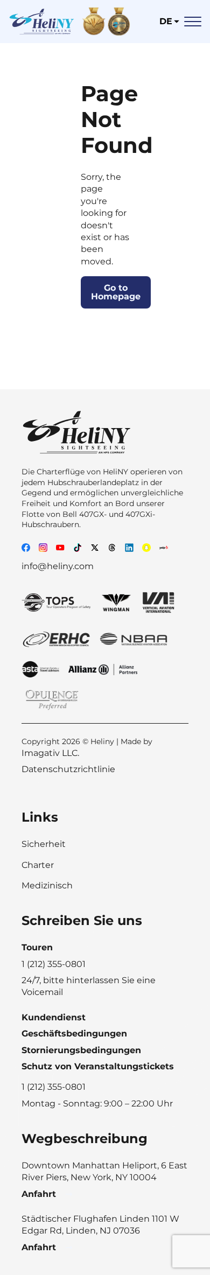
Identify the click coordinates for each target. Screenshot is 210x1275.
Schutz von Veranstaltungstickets (98, 1066)
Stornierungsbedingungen (81, 1050)
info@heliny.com (58, 566)
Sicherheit (44, 844)
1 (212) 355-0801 (54, 1087)
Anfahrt (39, 1194)
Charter (38, 865)
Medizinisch (47, 885)
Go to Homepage (116, 292)
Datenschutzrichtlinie (68, 769)
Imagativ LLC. (50, 753)
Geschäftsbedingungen (74, 1033)
